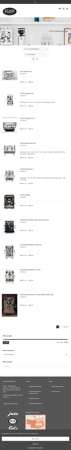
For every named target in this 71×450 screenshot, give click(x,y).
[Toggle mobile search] (63, 9)
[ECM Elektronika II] (9, 175)
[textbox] (35, 366)
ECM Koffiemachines (58, 386)
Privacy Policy (39, 447)
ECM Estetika (25, 195)
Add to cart (24, 82)
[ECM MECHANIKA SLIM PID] (9, 251)
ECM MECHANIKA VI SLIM (30, 270)
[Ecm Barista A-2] (9, 75)
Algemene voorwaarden (11, 403)
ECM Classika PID (27, 93)
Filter (6, 342)
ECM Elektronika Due (28, 143)
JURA (28, 381)
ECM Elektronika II (27, 169)
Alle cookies (35, 439)
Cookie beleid (31, 447)
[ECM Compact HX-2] (9, 125)
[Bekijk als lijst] (37, 59)
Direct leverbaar (8, 354)
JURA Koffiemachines (35, 386)
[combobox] (35, 366)
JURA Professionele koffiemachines (35, 392)
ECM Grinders (56, 391)
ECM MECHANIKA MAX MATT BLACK (34, 220)
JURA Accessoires (34, 398)
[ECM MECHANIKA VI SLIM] (9, 276)
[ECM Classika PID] (9, 100)
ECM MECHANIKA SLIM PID (31, 245)
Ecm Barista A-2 (26, 71)
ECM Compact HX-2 (27, 118)
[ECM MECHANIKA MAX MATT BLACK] (9, 226)
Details (31, 82)
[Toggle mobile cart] (60, 9)
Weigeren (35, 444)
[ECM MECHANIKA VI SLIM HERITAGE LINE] (9, 305)
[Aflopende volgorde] (47, 49)
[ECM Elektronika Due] (9, 149)
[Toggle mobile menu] (67, 9)
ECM (50, 381)
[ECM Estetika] (9, 201)
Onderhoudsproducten (35, 403)
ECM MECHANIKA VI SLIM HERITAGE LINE (36, 295)
